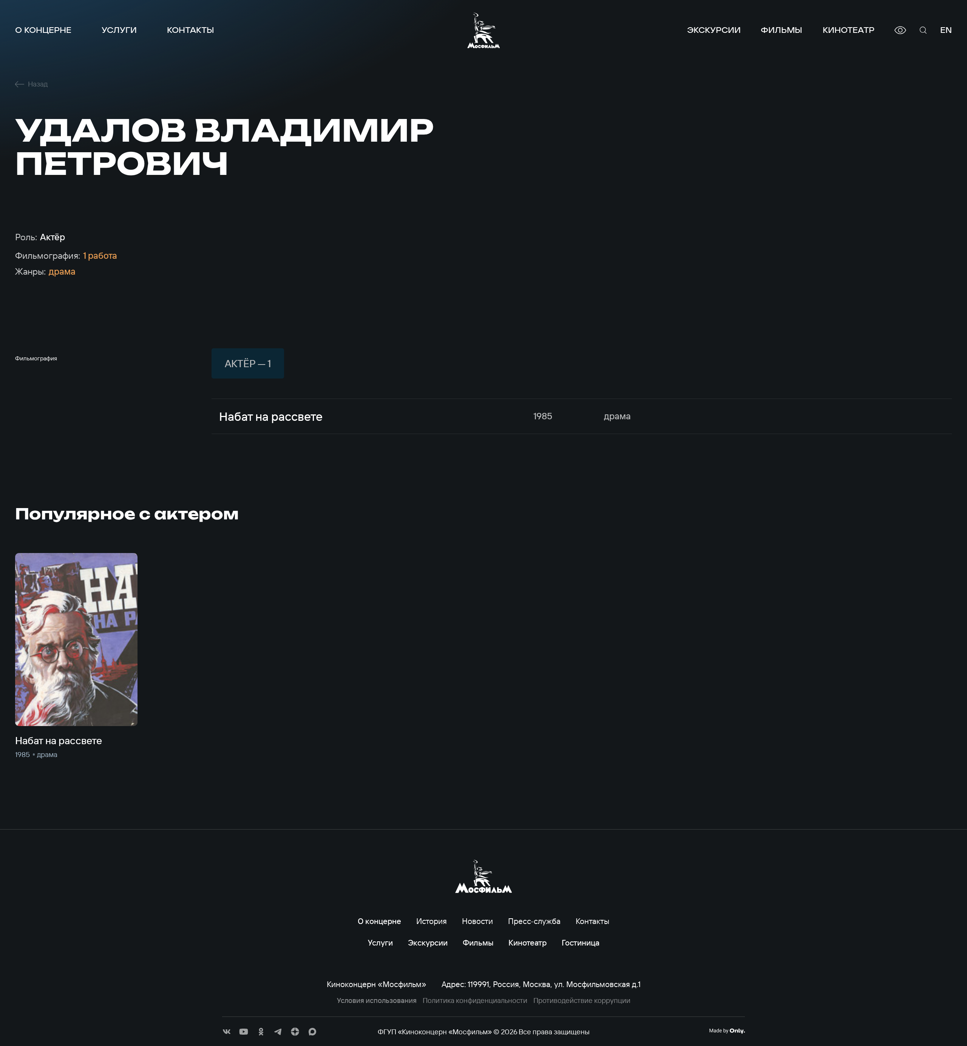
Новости (477, 921)
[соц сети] (226, 1031)
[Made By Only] (727, 1031)
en (946, 30)
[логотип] (483, 30)
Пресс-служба (534, 921)
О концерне (43, 30)
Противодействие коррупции (581, 1000)
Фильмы (781, 30)
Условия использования (377, 1000)
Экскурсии (714, 30)
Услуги (119, 30)
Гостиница (580, 942)
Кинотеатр (848, 30)
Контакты (190, 30)
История (431, 921)
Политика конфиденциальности (475, 1000)
